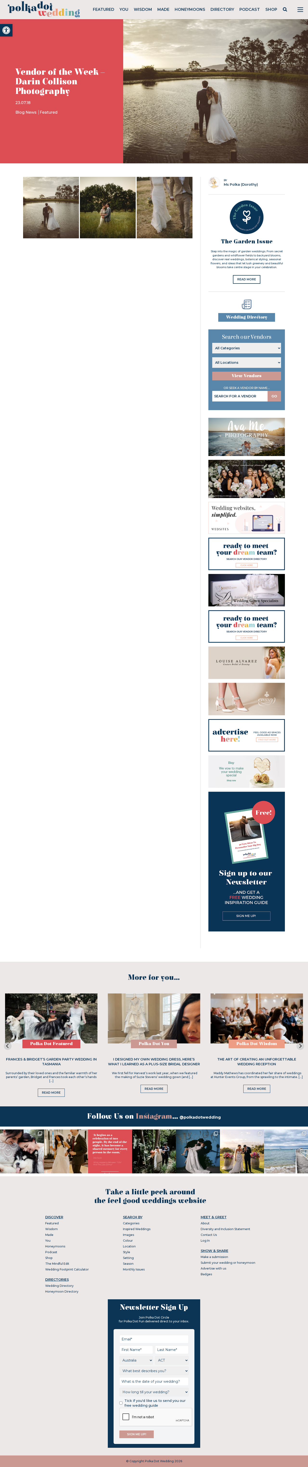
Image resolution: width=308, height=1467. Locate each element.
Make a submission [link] (214, 1257)
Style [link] (126, 1252)
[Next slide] (300, 1046)
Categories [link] (131, 1223)
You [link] (124, 9)
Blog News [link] (26, 112)
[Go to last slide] (8, 1046)
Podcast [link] (249, 9)
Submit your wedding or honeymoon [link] (228, 1262)
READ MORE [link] (246, 279)
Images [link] (128, 1235)
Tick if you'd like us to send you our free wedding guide (155, 1403)
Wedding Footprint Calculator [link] (67, 1269)
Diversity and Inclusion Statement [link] (225, 1229)
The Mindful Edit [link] (57, 1263)
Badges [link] (206, 1274)
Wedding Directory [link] (246, 317)
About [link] (205, 1223)
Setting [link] (128, 1258)
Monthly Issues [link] (134, 1269)
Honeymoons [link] (190, 9)
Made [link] (163, 9)
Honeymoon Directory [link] (61, 1291)
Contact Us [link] (209, 1235)
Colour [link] (128, 1240)
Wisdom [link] (143, 9)
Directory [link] (222, 9)
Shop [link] (271, 9)
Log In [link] (205, 1240)
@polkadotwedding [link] (200, 1117)
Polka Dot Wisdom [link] (256, 1043)
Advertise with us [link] (213, 1268)
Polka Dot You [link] (154, 1043)
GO (274, 396)
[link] (6, 30)
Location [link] (129, 1246)
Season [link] (128, 1263)
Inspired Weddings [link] (136, 1229)
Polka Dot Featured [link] (51, 1043)
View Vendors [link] (247, 375)
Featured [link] (103, 9)
